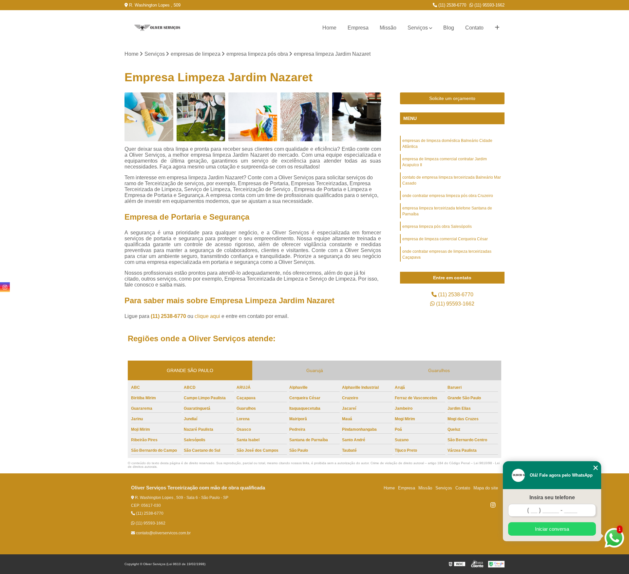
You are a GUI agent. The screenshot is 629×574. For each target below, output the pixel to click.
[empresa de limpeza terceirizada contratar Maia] (252, 116)
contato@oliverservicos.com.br (163, 533)
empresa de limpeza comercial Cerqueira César (445, 239)
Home (329, 27)
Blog (448, 27)
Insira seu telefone (552, 497)
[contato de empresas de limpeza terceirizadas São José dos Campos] (356, 116)
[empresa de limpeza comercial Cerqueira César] (201, 116)
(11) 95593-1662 (489, 5)
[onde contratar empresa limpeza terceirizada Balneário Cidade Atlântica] (304, 116)
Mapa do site (485, 487)
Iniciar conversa (552, 529)
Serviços (418, 27)
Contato (474, 27)
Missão (388, 27)
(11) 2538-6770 (451, 5)
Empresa (358, 27)
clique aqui (207, 316)
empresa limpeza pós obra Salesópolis (437, 226)
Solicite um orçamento (452, 98)
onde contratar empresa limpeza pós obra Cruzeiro (447, 195)
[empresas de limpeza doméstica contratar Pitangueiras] (148, 116)
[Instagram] (493, 505)
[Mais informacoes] (497, 27)
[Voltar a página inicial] (157, 28)
